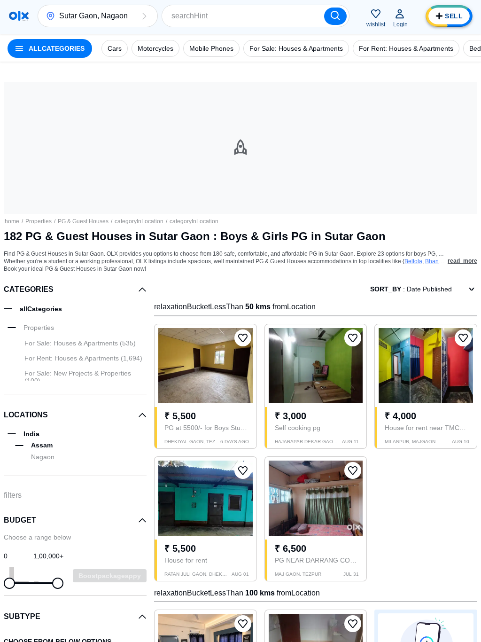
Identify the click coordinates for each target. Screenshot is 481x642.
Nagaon (42, 457)
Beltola (413, 261)
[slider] (9, 583)
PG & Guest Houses (83, 221)
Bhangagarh (441, 261)
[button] (144, 16)
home (12, 221)
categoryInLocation (139, 221)
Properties (38, 221)
